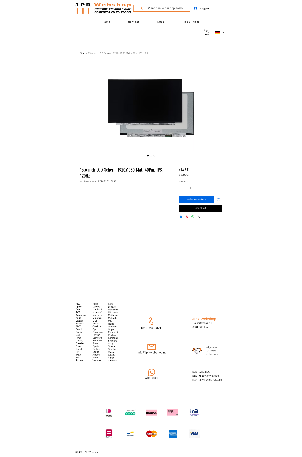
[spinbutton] (186, 188)
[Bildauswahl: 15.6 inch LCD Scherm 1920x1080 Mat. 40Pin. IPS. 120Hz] (147, 155)
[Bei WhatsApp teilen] (193, 217)
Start (83, 53)
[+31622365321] (151, 372)
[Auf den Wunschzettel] (218, 199)
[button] (207, 32)
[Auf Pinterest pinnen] (187, 217)
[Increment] (190, 188)
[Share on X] (199, 217)
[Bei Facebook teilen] (181, 217)
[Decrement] (181, 188)
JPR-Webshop (204, 319)
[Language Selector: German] (219, 32)
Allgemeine (211, 347)
